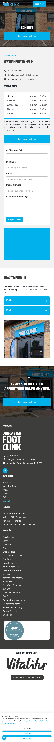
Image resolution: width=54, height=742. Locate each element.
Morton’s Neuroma (11, 603)
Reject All (27, 733)
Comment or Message (18, 196)
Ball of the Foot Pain (12, 585)
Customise (27, 728)
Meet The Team (10, 486)
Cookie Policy (39, 721)
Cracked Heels (9, 552)
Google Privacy (16, 723)
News (5, 493)
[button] (5, 664)
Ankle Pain (7, 581)
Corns (5, 548)
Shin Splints (8, 615)
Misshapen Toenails (12, 570)
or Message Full (14, 150)
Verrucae (7, 574)
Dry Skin (7, 559)
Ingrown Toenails (11, 566)
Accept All (27, 738)
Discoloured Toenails (12, 555)
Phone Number (14, 185)
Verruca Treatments (12, 521)
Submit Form (14, 219)
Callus (5, 540)
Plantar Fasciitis (10, 611)
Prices (5, 490)
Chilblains (7, 544)
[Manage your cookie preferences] (4, 738)
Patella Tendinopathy (12, 607)
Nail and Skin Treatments (14, 517)
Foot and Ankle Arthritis (14, 600)
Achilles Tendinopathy (13, 577)
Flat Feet (6, 596)
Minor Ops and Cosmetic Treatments (20, 524)
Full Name (11, 162)
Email (9, 173)
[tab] (27, 677)
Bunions (6, 589)
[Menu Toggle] (49, 4)
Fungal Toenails (10, 563)
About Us (7, 482)
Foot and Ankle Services (14, 513)
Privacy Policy (28, 721)
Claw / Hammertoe (11, 592)
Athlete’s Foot (9, 537)
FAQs (5, 497)
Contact (6, 501)
